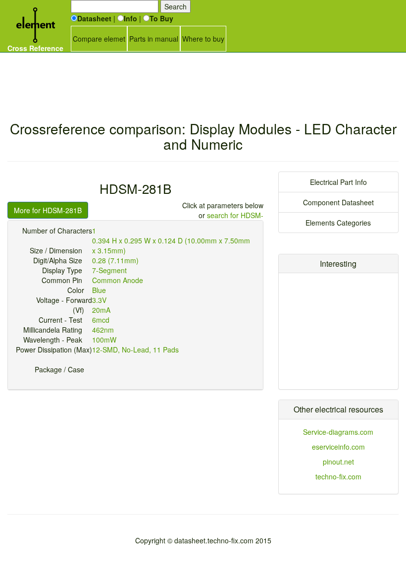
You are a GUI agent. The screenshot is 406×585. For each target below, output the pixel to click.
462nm (103, 330)
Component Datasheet (338, 202)
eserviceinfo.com (338, 447)
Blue (99, 290)
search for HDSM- (235, 215)
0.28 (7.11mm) (115, 260)
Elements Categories (338, 223)
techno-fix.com (338, 476)
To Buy (161, 18)
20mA (101, 310)
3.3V (99, 300)
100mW (104, 340)
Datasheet (94, 18)
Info (130, 18)
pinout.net (338, 462)
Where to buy (203, 39)
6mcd (100, 320)
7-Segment (109, 270)
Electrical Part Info (338, 182)
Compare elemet (99, 39)
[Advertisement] (203, 77)
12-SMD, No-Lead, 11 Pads (135, 349)
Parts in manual (153, 39)
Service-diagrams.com (338, 432)
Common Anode (117, 280)
